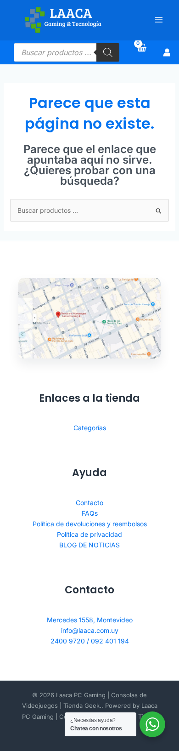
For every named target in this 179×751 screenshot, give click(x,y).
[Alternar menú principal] (159, 20)
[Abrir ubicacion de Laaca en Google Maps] (89, 318)
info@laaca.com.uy (89, 630)
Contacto (89, 502)
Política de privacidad (89, 534)
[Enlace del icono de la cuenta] (167, 52)
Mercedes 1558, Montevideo (90, 620)
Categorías (89, 428)
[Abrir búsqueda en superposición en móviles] (66, 52)
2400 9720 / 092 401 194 (89, 641)
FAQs (90, 513)
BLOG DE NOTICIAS (89, 545)
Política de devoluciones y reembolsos (90, 524)
